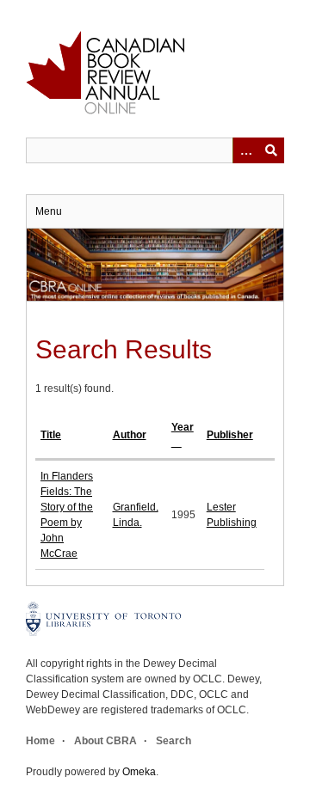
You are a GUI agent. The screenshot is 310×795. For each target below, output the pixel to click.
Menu (48, 211)
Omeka (139, 772)
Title (50, 435)
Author (129, 435)
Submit (271, 150)
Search (173, 741)
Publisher (230, 435)
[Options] (245, 150)
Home (40, 741)
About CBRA (105, 741)
